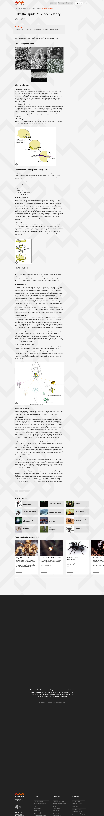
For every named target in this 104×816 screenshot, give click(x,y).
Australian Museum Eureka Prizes (79, 807)
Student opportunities (77, 811)
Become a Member (76, 801)
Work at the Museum (76, 809)
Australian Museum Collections (59, 803)
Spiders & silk (17, 29)
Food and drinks (37, 808)
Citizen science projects (77, 813)
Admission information (38, 801)
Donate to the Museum (77, 803)
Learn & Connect (22, 8)
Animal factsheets (31, 8)
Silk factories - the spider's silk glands (51, 29)
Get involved (75, 796)
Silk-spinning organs (37, 29)
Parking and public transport (40, 806)
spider (21, 490)
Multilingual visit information (40, 813)
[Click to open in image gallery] (23, 53)
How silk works (18, 31)
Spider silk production (26, 29)
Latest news (55, 799)
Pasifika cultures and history (59, 806)
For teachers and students (58, 801)
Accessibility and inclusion (40, 803)
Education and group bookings (40, 812)
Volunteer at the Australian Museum (79, 814)
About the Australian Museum (78, 799)
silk (16, 490)
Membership (36, 805)
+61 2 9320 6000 (18, 812)
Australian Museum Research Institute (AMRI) (78, 805)
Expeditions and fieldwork (58, 812)
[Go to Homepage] (23, 795)
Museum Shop (37, 810)
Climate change (56, 808)
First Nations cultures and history (60, 805)
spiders (27, 490)
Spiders (38, 8)
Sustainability (56, 810)
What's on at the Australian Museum (41, 799)
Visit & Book (36, 796)
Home (16, 8)
